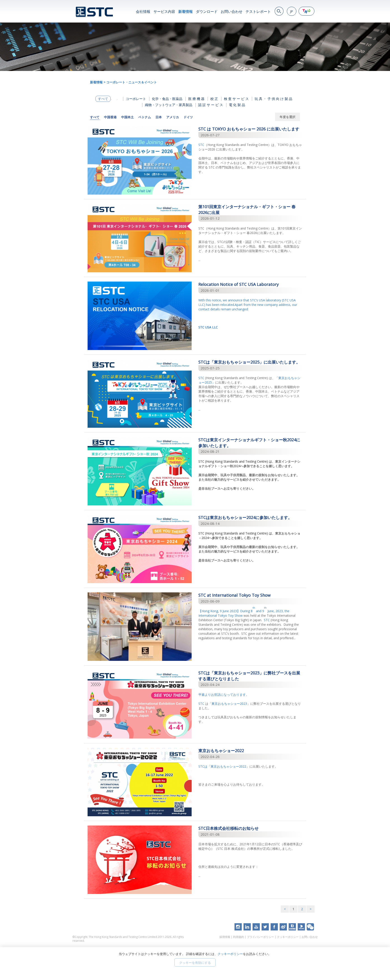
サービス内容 (164, 11)
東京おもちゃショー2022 (228, 766)
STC (201, 145)
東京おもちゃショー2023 (229, 703)
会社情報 (143, 11)
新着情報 (185, 11)
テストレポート (258, 11)
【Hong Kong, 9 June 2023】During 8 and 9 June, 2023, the (243, 611)
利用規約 (238, 937)
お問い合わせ (231, 11)
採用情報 (224, 937)
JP (291, 11)
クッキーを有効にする (195, 962)
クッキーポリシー (288, 937)
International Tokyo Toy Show (220, 615)
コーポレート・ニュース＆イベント (131, 82)
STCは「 (204, 766)
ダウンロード (207, 11)
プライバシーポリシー (260, 937)
